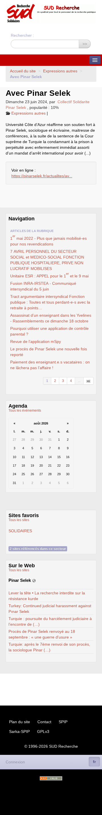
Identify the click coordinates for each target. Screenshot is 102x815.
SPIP (63, 722)
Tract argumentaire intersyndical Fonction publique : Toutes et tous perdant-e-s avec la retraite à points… (50, 302)
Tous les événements (24, 410)
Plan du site (19, 722)
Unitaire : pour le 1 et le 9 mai (49, 275)
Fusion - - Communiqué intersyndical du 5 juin (43, 286)
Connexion (15, 762)
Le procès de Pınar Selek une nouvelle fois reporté (48, 352)
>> (84, 44)
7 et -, (47, 260)
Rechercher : (22, 35)
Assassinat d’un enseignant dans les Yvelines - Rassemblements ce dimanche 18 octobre (50, 318)
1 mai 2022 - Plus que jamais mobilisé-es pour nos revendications (48, 240)
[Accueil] (51, 13)
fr (94, 761)
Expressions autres (60, 71)
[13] (89, 381)
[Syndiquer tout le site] (51, 778)
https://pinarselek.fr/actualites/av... (41, 176)
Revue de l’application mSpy (35, 341)
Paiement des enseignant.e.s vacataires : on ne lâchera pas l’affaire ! (50, 365)
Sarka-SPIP (19, 731)
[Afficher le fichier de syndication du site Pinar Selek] (34, 580)
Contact (44, 722)
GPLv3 (43, 731)
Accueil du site (23, 71)
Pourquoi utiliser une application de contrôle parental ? (49, 331)
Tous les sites (18, 520)
